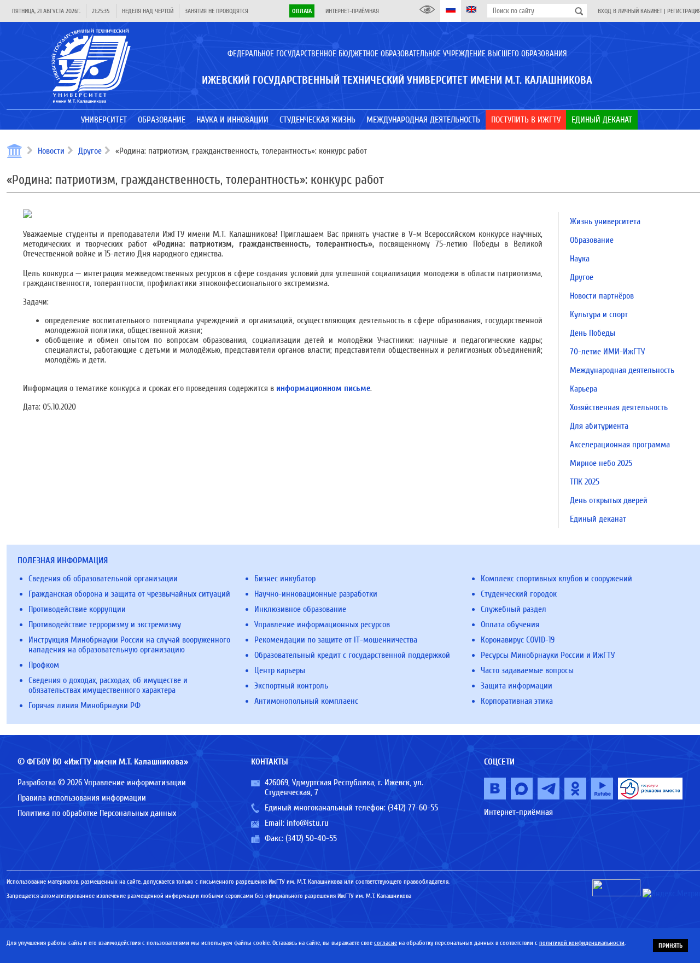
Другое (90, 151)
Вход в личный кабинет (630, 11)
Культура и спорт (599, 314)
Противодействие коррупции (77, 609)
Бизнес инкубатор (285, 578)
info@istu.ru (308, 823)
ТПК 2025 (584, 482)
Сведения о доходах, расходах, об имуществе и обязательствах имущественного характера (108, 685)
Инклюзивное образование (300, 609)
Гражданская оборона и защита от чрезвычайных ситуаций (129, 594)
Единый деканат (598, 519)
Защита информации (516, 686)
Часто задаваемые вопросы (527, 670)
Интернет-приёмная (352, 11)
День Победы (592, 333)
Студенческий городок (519, 594)
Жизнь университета (605, 221)
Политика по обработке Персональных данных (97, 813)
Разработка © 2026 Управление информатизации (102, 782)
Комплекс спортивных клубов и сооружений (556, 578)
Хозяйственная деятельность (619, 407)
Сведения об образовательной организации (103, 578)
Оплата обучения (510, 624)
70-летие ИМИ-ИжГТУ (607, 352)
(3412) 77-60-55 (413, 808)
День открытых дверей (609, 500)
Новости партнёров (602, 296)
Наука (580, 259)
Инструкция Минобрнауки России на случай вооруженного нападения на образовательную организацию (129, 645)
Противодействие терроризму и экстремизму (104, 624)
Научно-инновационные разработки (315, 594)
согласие (385, 943)
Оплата (302, 11)
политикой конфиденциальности (582, 943)
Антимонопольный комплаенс (306, 701)
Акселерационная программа (620, 445)
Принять (670, 945)
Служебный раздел (513, 609)
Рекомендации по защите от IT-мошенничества (335, 640)
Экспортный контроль (291, 686)
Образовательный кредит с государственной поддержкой (352, 655)
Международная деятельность (622, 370)
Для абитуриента (599, 426)
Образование (592, 240)
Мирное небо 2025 (601, 463)
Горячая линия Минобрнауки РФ (84, 705)
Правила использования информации (82, 798)
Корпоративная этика (517, 701)
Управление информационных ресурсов (322, 624)
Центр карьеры (279, 670)
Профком (43, 665)
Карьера (583, 389)
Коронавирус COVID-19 (518, 640)
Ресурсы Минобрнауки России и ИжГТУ (548, 655)
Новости (51, 151)
